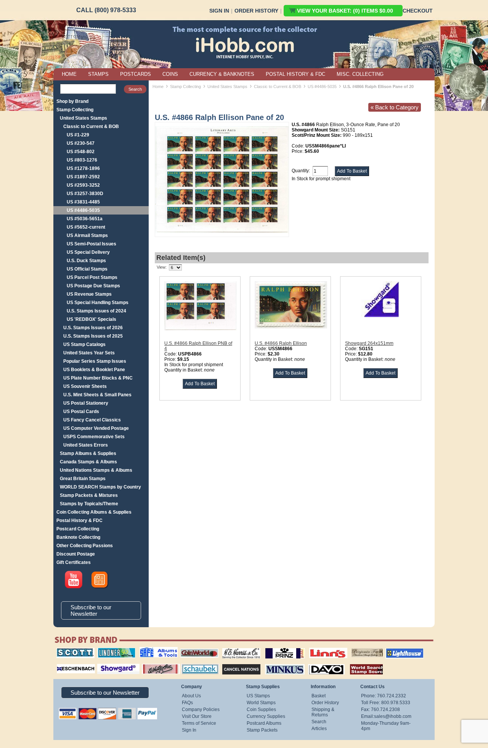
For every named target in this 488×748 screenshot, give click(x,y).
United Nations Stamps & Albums (96, 470)
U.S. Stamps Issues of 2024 (96, 311)
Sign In (219, 11)
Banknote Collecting (78, 537)
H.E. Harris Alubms (237, 647)
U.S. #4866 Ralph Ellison (281, 343)
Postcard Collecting (77, 529)
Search (318, 721)
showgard (105, 663)
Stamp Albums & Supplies (88, 453)
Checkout (418, 11)
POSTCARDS (135, 74)
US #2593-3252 (83, 185)
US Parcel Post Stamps (92, 277)
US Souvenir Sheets (85, 386)
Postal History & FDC (79, 520)
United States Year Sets (89, 353)
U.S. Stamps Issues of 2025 (93, 336)
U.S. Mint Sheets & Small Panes (97, 394)
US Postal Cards (81, 411)
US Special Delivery (88, 252)
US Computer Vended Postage (96, 428)
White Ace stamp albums (153, 665)
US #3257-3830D (85, 193)
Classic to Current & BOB (91, 126)
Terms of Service (199, 723)
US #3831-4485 (83, 202)
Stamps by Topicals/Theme (89, 503)
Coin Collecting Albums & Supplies (94, 512)
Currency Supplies (266, 716)
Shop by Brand (72, 101)
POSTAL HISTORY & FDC (295, 74)
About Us (191, 695)
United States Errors (85, 445)
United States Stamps (83, 118)
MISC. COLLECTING (360, 74)
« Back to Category (395, 107)
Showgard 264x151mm (369, 343)
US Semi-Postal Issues (91, 244)
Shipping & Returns (322, 712)
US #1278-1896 (83, 168)
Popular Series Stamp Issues (94, 361)
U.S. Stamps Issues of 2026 (93, 327)
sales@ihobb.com (392, 716)
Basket (318, 695)
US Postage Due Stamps (93, 285)
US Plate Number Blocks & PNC (98, 378)
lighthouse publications (395, 650)
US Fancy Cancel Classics (92, 420)
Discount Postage (75, 554)
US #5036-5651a (85, 218)
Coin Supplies (261, 709)
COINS (170, 74)
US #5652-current (86, 227)
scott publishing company (69, 650)
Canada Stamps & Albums (88, 461)
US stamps (353, 647)
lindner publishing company (113, 650)
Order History (256, 11)
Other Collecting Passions (84, 545)
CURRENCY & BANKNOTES (221, 74)
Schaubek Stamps (196, 663)
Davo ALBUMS (315, 663)
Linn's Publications (319, 647)
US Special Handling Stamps (97, 302)
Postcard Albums (264, 723)
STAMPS (98, 74)
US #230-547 (81, 143)
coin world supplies (197, 647)
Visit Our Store (197, 716)
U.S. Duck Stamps (86, 260)
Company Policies (201, 709)
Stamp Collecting (74, 109)
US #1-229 (78, 135)
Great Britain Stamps (83, 478)
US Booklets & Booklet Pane (94, 369)
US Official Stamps (87, 269)
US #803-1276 (82, 160)
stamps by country (360, 663)
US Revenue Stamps (89, 294)
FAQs (187, 702)
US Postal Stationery (85, 403)
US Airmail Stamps (87, 235)
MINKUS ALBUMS (278, 663)
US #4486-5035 (83, 210)
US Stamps (258, 695)
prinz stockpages (276, 647)
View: (162, 267)
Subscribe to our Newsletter (91, 610)
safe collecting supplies (150, 650)
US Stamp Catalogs (84, 344)
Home (158, 86)
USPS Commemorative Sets (94, 436)
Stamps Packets (234, 663)
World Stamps (261, 702)
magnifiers (64, 663)
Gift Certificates (73, 562)
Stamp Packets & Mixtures (89, 495)
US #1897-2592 (83, 176)
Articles (319, 728)
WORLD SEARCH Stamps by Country (100, 487)
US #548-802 (81, 151)
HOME (69, 74)
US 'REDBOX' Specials (91, 319)
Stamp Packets (262, 730)
